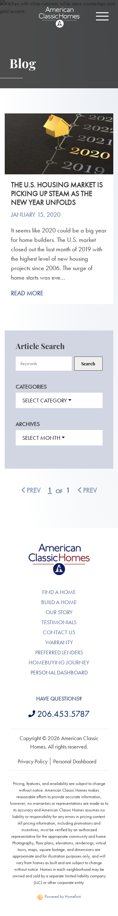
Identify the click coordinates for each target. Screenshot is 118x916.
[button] (102, 16)
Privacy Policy (33, 761)
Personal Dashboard (59, 672)
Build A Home (59, 602)
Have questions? (59, 698)
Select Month (41, 437)
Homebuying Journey (59, 662)
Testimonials (59, 622)
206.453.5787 (63, 713)
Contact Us (59, 632)
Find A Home (59, 592)
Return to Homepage (59, 17)
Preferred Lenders (59, 652)
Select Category (44, 400)
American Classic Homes (59, 547)
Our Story (59, 612)
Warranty (59, 642)
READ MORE (27, 293)
